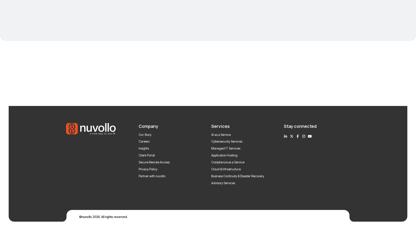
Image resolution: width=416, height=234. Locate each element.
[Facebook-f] (297, 136)
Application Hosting (224, 155)
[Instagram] (304, 136)
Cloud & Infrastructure (226, 169)
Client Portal (147, 155)
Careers (144, 141)
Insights (144, 148)
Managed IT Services (225, 148)
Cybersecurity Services (226, 141)
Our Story (145, 134)
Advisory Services (223, 183)
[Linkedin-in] (285, 136)
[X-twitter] (291, 136)
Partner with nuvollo (152, 176)
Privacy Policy (148, 169)
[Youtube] (310, 136)
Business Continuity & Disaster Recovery (237, 176)
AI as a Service (221, 134)
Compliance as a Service (227, 162)
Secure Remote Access (154, 162)
